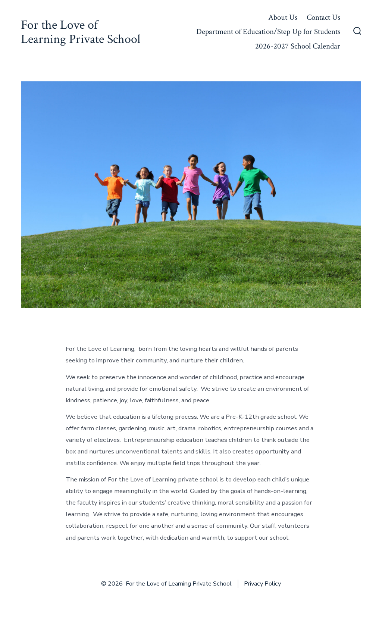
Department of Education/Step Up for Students (268, 31)
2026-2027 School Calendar (297, 46)
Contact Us (323, 17)
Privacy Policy (262, 584)
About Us (282, 17)
